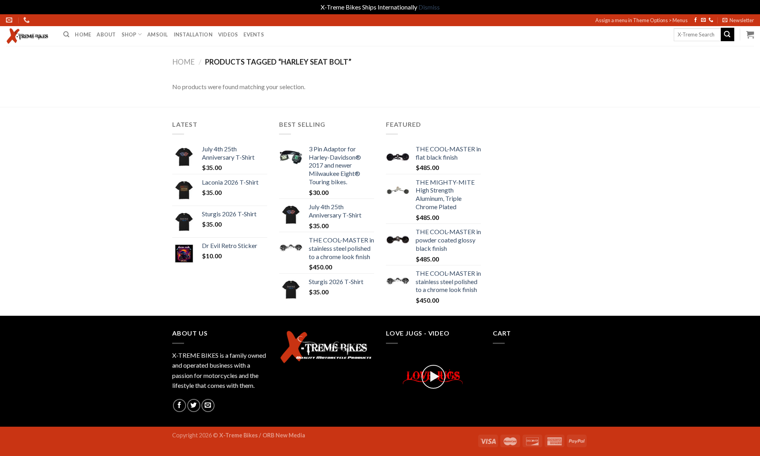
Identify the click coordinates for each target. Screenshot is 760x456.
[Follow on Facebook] (695, 20)
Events (253, 34)
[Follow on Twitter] (193, 405)
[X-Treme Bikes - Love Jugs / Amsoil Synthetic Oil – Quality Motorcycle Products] (28, 36)
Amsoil (157, 34)
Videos (228, 34)
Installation (193, 34)
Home (83, 34)
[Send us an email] (703, 20)
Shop (129, 34)
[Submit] (727, 34)
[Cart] (750, 34)
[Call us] (711, 20)
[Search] (66, 34)
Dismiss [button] (429, 7)
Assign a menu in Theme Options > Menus (641, 20)
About (106, 34)
